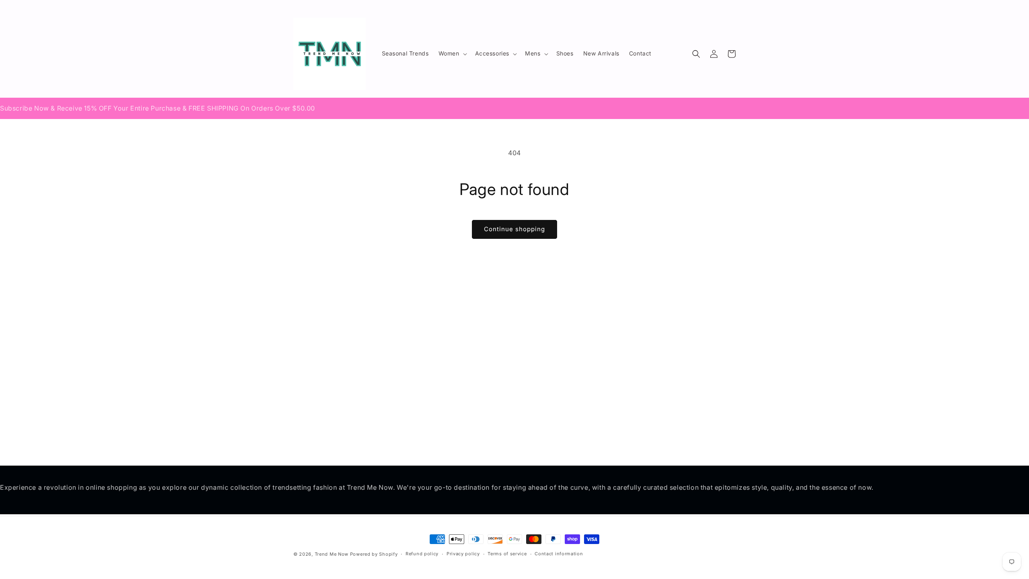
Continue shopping (514, 229)
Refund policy (422, 553)
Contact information (559, 553)
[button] (452, 53)
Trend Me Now (331, 554)
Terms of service (507, 553)
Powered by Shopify (374, 554)
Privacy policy (463, 553)
